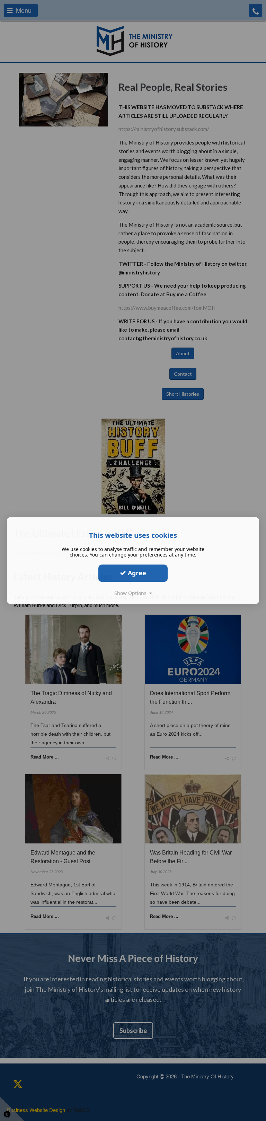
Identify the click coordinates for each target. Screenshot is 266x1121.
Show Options (131, 593)
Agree (136, 573)
